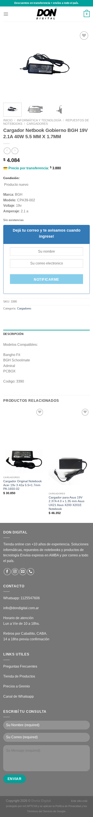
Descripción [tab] (13, 334)
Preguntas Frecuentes (20, 666)
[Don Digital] (46, 14)
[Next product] (7, 150)
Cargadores (37, 123)
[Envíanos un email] (22, 571)
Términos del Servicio (40, 811)
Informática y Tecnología (39, 120)
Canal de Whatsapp (18, 696)
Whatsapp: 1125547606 (21, 598)
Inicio (8, 120)
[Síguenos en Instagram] (15, 571)
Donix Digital (41, 801)
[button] (5, 14)
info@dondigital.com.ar (21, 608)
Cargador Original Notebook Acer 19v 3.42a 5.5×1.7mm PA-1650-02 (22, 485)
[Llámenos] (30, 571)
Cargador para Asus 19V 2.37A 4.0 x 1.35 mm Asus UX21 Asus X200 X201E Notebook (66, 503)
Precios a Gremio (16, 686)
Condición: (11, 178)
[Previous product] (14, 150)
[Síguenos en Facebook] (7, 571)
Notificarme (46, 279)
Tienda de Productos (19, 676)
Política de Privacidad (68, 806)
